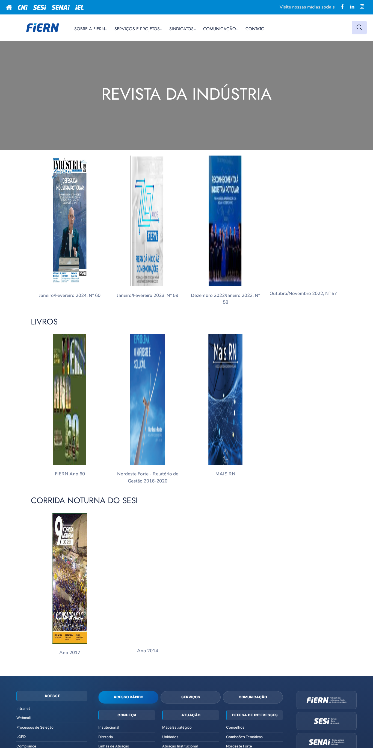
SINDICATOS (181, 29)
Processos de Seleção (35, 727)
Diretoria (105, 737)
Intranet (23, 708)
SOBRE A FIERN (89, 29)
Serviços (190, 697)
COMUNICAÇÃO (219, 29)
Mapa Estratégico (177, 727)
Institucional (108, 727)
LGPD (21, 736)
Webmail (23, 718)
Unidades (170, 737)
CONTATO (255, 29)
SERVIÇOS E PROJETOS (137, 29)
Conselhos (235, 727)
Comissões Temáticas (244, 737)
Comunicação (253, 697)
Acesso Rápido (128, 697)
